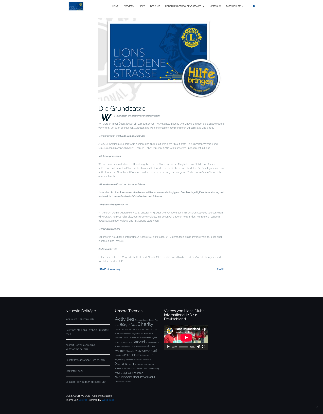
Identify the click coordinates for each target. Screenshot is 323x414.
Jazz (130, 342)
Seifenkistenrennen (134, 359)
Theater (138, 369)
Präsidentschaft (146, 355)
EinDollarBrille (151, 329)
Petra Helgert (132, 355)
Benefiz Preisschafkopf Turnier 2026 (85, 360)
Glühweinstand (144, 338)
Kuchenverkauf (152, 342)
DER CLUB (155, 6)
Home (115, 6)
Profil (220, 269)
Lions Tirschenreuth (139, 347)
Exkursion (148, 334)
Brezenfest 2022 (142, 320)
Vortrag (121, 372)
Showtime (146, 359)
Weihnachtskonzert (123, 381)
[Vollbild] (204, 346)
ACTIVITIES (128, 6)
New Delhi (119, 355)
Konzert (139, 342)
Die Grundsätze (122, 108)
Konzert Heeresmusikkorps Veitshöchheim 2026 (80, 347)
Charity (145, 324)
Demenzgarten (138, 329)
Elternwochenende (123, 334)
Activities (124, 319)
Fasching (118, 338)
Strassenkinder (128, 369)
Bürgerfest (128, 324)
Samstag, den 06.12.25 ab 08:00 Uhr (85, 381)
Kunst (117, 347)
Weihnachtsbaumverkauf (135, 377)
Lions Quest (125, 347)
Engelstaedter (137, 334)
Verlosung (154, 369)
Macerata (130, 351)
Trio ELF (146, 369)
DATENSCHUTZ (233, 6)
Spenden (124, 363)
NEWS (142, 6)
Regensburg (120, 359)
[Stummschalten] (198, 346)
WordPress (108, 400)
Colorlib (83, 400)
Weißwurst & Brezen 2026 (80, 319)
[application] (186, 337)
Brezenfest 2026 (74, 371)
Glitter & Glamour (130, 338)
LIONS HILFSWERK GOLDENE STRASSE (183, 6)
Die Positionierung (110, 269)
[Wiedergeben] (168, 346)
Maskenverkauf (146, 351)
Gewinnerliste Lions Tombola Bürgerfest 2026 (87, 332)
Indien (125, 342)
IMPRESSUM (215, 6)
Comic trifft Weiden (123, 329)
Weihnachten (135, 372)
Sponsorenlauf (141, 364)
